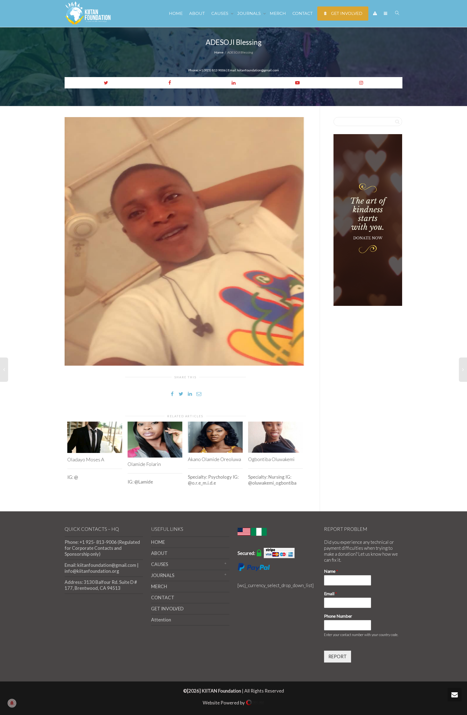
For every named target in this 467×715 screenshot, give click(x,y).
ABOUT (197, 13)
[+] (94, 437)
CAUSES (220, 13)
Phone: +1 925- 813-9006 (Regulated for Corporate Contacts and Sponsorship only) (102, 548)
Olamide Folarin (144, 464)
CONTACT (302, 13)
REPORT (337, 656)
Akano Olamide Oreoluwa (214, 459)
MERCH (278, 13)
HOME (176, 13)
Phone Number (338, 615)
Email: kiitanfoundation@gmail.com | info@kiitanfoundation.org (102, 568)
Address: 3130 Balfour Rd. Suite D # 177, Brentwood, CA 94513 (101, 585)
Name (331, 571)
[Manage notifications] (12, 703)
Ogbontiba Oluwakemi (271, 459)
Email (330, 593)
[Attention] (375, 13)
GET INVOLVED (346, 13)
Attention (161, 620)
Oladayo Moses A (85, 459)
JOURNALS (249, 13)
